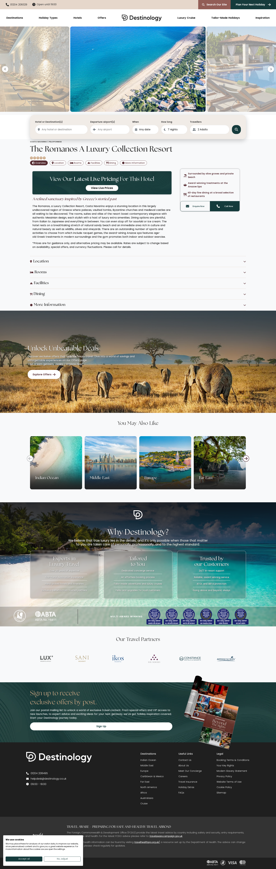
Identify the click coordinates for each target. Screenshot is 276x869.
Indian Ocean (148, 760)
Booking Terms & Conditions (233, 760)
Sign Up (101, 726)
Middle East (146, 765)
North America (148, 787)
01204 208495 (39, 773)
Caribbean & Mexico (152, 776)
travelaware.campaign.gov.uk (166, 836)
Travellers (196, 121)
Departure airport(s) (102, 121)
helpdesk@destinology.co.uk (48, 779)
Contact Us (184, 760)
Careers (183, 776)
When (135, 121)
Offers (102, 18)
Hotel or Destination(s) (49, 121)
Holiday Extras (186, 787)
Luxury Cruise (186, 18)
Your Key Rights (225, 765)
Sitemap (221, 792)
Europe (144, 771)
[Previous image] (5, 69)
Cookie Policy (224, 787)
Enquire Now (198, 206)
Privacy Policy (224, 776)
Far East (145, 781)
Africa (143, 792)
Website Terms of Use (229, 781)
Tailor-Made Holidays (225, 18)
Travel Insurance (187, 781)
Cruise (144, 803)
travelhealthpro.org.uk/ (147, 842)
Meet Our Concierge (190, 771)
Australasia (146, 798)
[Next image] (271, 69)
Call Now (228, 206)
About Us (183, 765)
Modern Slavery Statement (232, 771)
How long (166, 121)
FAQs (181, 792)
